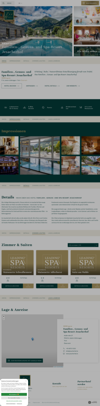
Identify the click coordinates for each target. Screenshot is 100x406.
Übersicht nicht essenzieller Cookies (14, 401)
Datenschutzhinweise (10, 403)
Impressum (19, 403)
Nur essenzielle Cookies (14, 398)
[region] (14, 387)
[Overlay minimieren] (26, 381)
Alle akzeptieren (13, 394)
